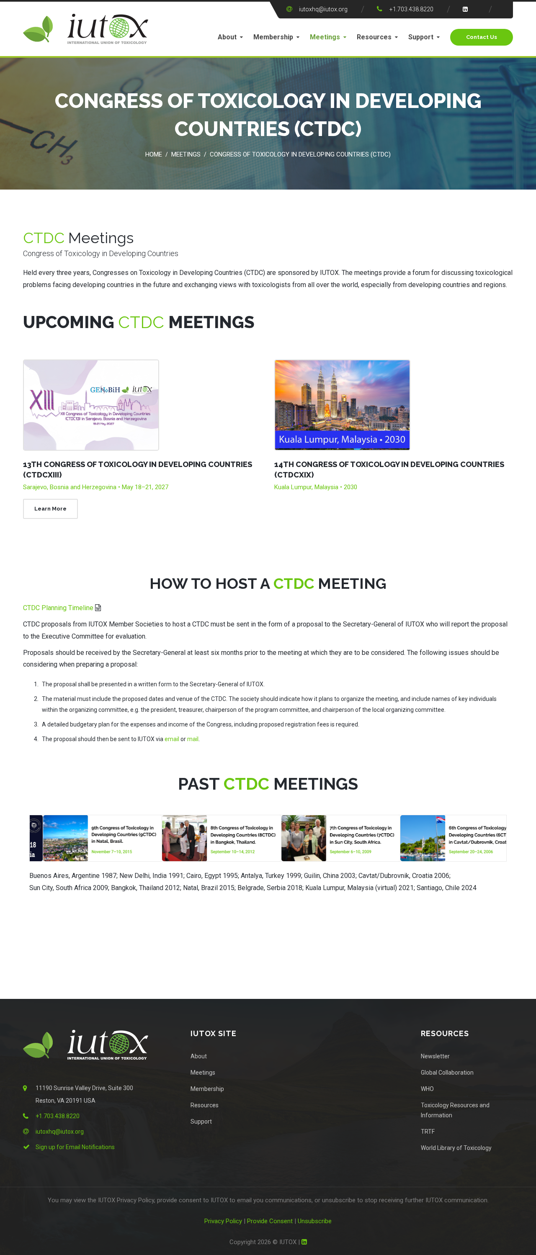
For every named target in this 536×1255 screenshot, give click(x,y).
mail (192, 739)
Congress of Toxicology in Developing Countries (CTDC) (300, 154)
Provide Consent (270, 1221)
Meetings (325, 37)
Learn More (50, 509)
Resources (374, 37)
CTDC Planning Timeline (58, 608)
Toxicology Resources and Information (455, 1110)
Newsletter (435, 1056)
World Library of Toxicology (456, 1148)
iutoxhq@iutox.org (323, 9)
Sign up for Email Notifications (75, 1147)
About (227, 37)
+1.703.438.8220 (411, 9)
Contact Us (481, 37)
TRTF (428, 1131)
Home (153, 154)
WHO (427, 1089)
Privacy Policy (223, 1221)
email (172, 739)
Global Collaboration (447, 1072)
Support (420, 37)
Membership (273, 37)
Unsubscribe (315, 1221)
